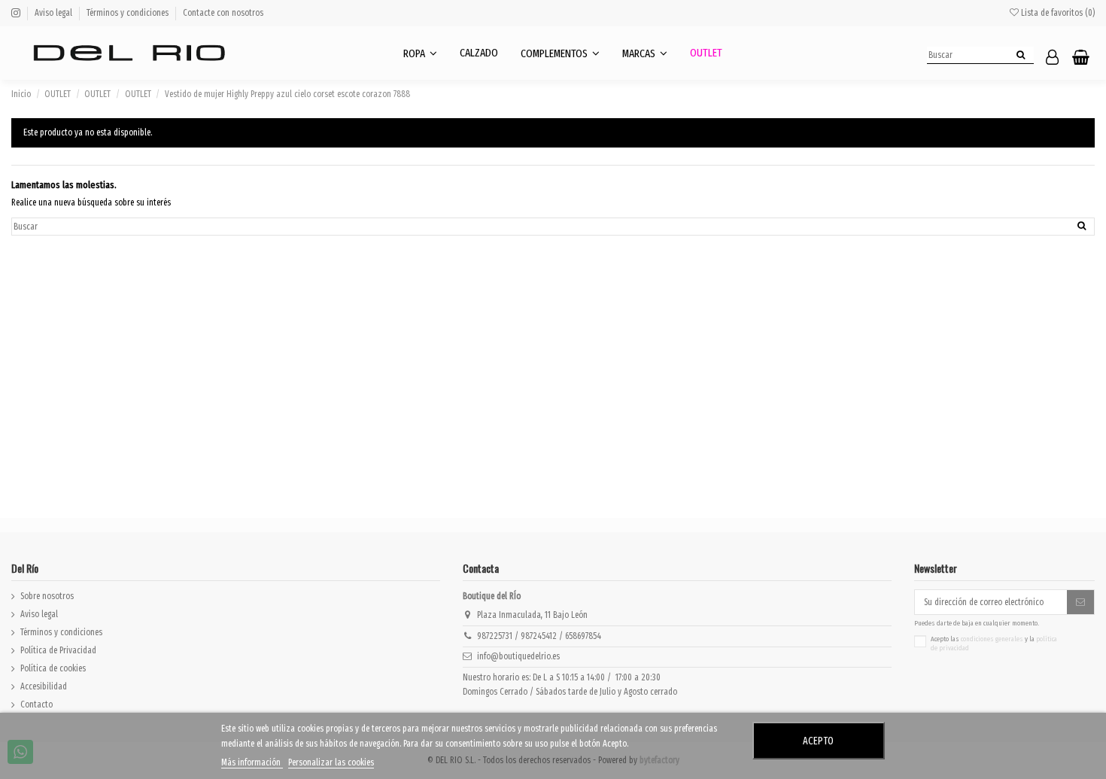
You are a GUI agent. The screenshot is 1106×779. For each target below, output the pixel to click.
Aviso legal (54, 13)
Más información (252, 762)
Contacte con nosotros (223, 13)
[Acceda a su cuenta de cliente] (1052, 58)
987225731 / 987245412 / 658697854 (539, 636)
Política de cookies (53, 668)
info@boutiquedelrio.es (518, 656)
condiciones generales (992, 639)
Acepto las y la (994, 644)
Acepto (818, 741)
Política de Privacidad (58, 650)
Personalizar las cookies (331, 762)
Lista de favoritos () (1057, 13)
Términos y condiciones (129, 13)
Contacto (36, 704)
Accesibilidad (43, 686)
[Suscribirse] (1080, 602)
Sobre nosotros (47, 596)
